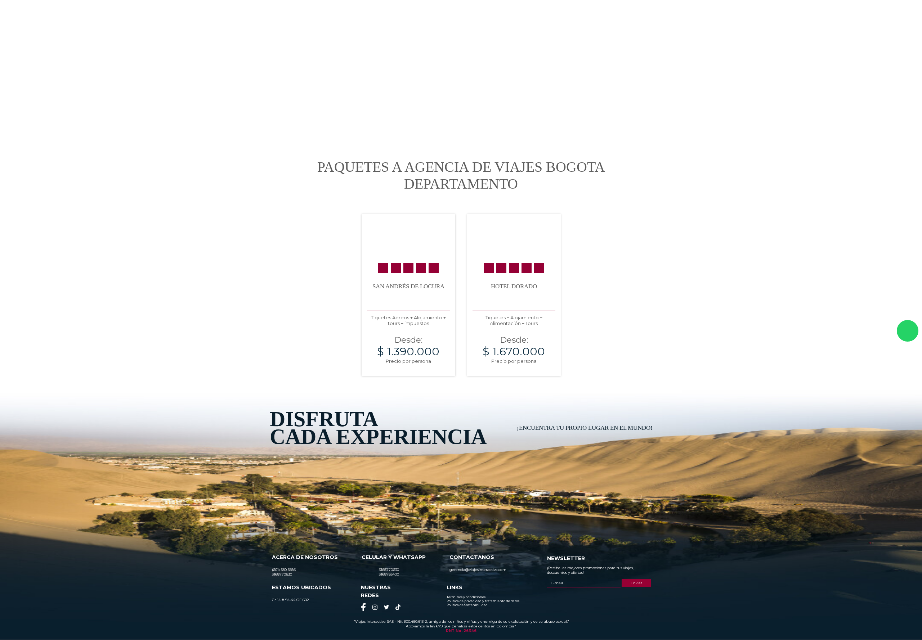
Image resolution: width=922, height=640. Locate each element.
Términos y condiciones (466, 597)
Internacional (568, 31)
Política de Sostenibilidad (467, 605)
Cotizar (643, 31)
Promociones (608, 31)
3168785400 (660, 12)
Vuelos (672, 31)
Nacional (533, 31)
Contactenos (707, 31)
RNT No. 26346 (461, 630)
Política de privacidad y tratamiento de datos (483, 601)
